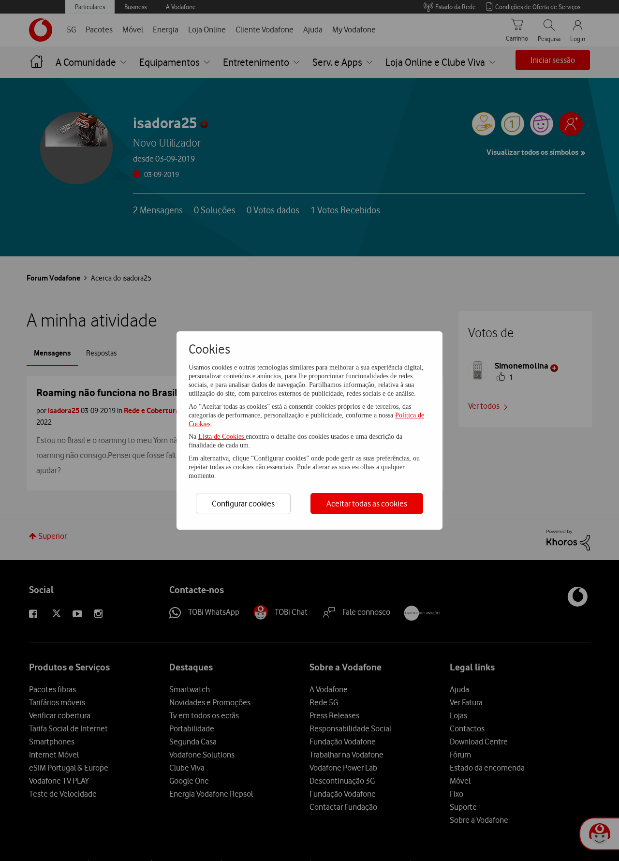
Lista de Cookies (222, 436)
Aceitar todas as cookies (366, 503)
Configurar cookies (243, 503)
